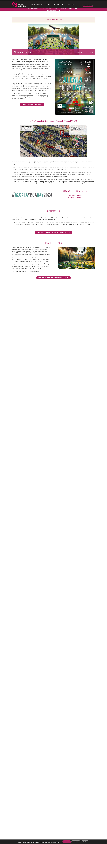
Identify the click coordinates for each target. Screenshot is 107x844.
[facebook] (91, 9)
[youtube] (101, 9)
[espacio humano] (19, 2)
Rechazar (76, 841)
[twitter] (93, 9)
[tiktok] (104, 9)
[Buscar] (75, 5)
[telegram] (99, 9)
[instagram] (96, 9)
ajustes (57, 842)
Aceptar (67, 841)
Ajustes (85, 841)
